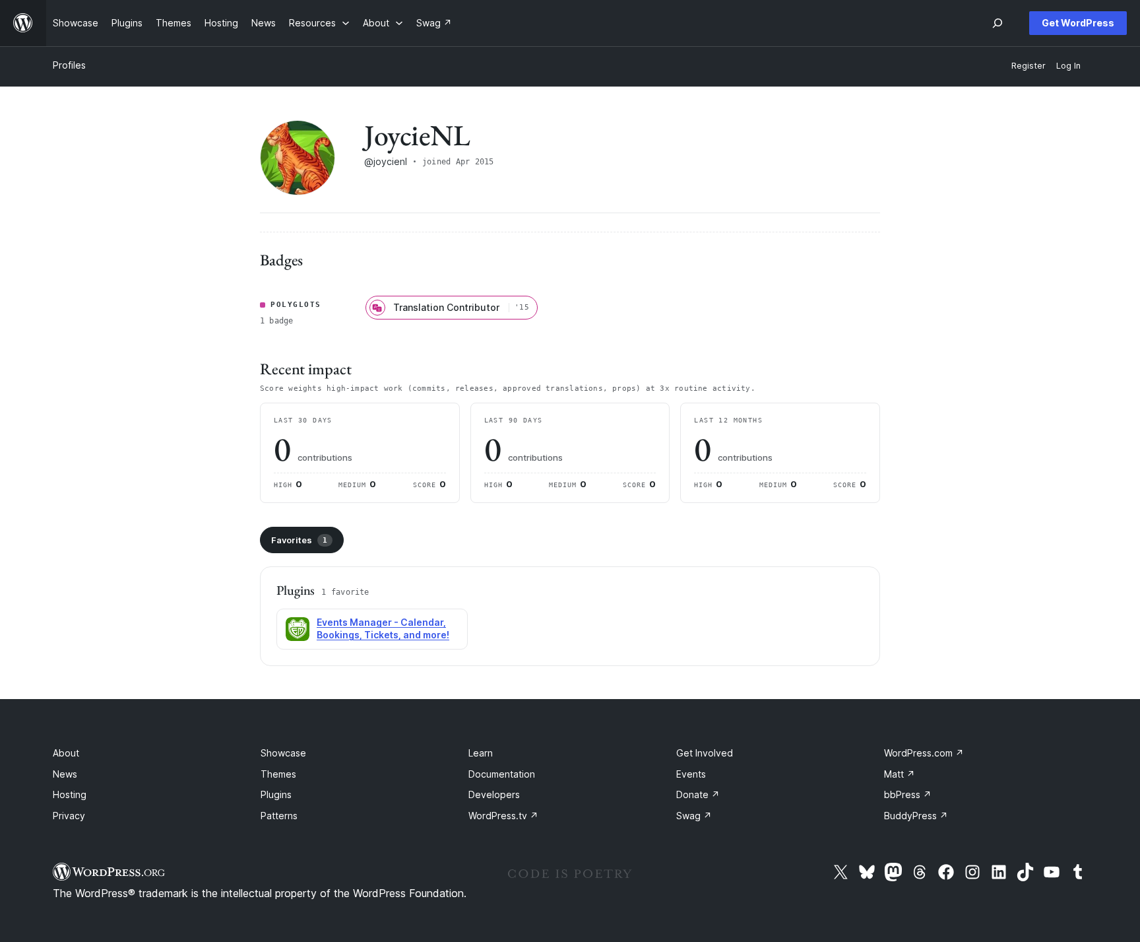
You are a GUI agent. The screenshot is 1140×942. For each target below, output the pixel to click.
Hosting (69, 794)
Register (1028, 66)
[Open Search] (997, 23)
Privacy (69, 815)
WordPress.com (924, 752)
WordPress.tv (503, 815)
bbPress (908, 794)
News (65, 774)
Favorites (299, 540)
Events (691, 774)
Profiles (69, 65)
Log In (1068, 66)
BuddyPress (916, 815)
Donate (698, 794)
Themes (278, 774)
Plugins (276, 794)
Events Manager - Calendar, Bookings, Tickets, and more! (383, 628)
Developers (494, 794)
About (66, 752)
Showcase (283, 752)
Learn (480, 752)
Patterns (279, 815)
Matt (899, 774)
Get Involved (704, 752)
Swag (694, 815)
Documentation (501, 774)
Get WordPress (1078, 22)
